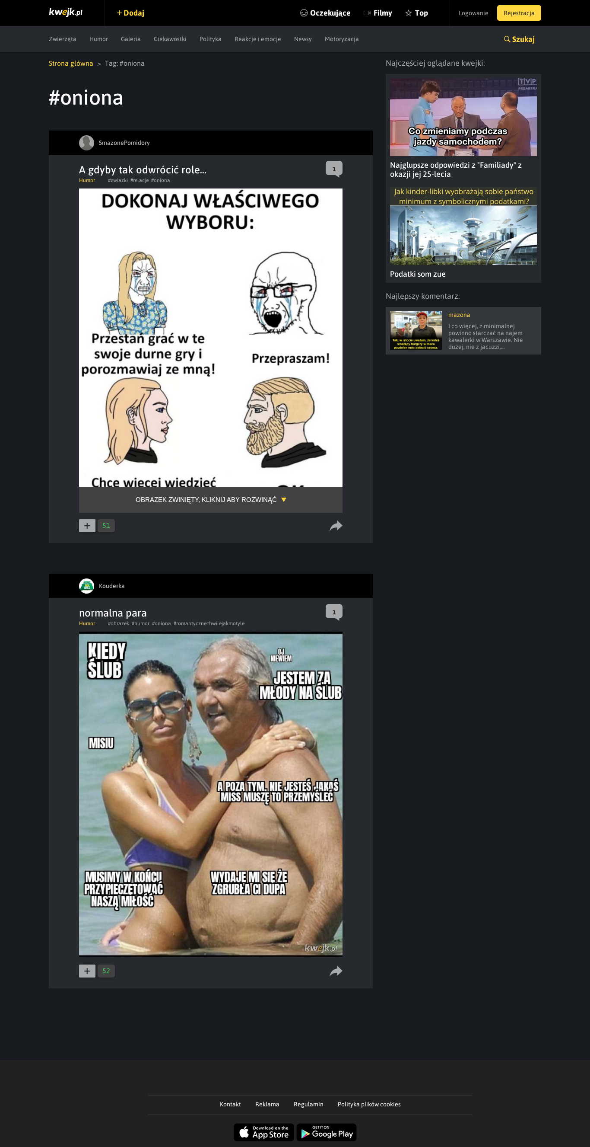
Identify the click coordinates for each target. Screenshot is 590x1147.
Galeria (131, 38)
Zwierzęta (62, 38)
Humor (98, 38)
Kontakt (230, 1104)
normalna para (113, 613)
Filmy (383, 12)
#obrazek (118, 623)
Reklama (267, 1104)
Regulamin (309, 1104)
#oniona (160, 180)
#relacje (139, 180)
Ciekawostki (170, 38)
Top (421, 12)
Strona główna (71, 63)
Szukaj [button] (523, 39)
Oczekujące (330, 12)
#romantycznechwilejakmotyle (209, 623)
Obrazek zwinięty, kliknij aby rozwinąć (206, 499)
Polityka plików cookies (369, 1104)
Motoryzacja (342, 38)
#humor (140, 623)
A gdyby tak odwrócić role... (142, 170)
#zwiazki (118, 180)
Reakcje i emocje (258, 38)
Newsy (303, 38)
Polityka (211, 38)
